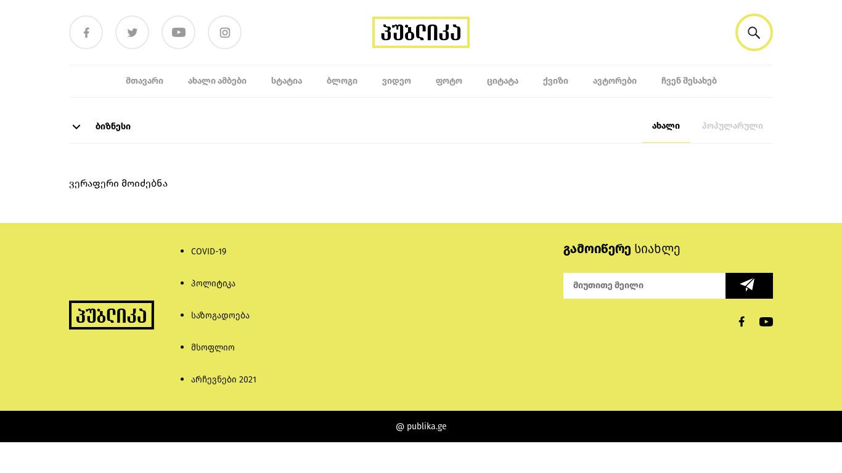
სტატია (286, 81)
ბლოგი (342, 81)
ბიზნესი (112, 126)
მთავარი (144, 81)
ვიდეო (396, 81)
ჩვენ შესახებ (689, 81)
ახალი (666, 126)
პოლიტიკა (213, 283)
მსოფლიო (213, 347)
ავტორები (615, 81)
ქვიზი (555, 81)
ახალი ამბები (217, 81)
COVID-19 (208, 251)
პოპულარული (732, 126)
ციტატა (502, 81)
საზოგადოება (220, 315)
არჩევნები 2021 (223, 379)
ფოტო (449, 81)
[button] (754, 32)
